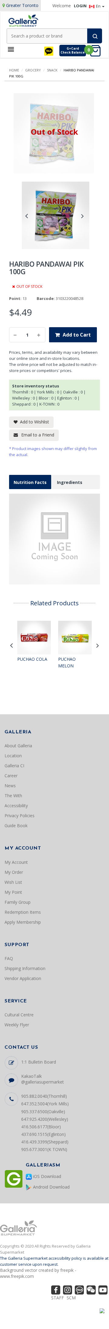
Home (14, 70)
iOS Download (46, 1176)
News (10, 785)
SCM (71, 1298)
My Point (13, 892)
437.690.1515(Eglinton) (43, 1134)
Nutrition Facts (30, 482)
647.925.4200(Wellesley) (44, 1119)
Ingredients (69, 482)
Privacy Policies (20, 815)
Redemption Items (23, 912)
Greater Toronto (22, 5)
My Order (14, 872)
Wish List (13, 882)
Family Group (18, 902)
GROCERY (33, 70)
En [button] (98, 6)
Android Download (51, 1187)
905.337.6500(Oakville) (43, 1111)
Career (11, 775)
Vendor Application (23, 978)
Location (13, 755)
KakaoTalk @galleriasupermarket (42, 1079)
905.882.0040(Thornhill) (44, 1096)
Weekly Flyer (17, 1025)
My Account (16, 862)
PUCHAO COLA (32, 659)
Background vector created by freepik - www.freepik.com (38, 1273)
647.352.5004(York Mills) (45, 1104)
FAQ (9, 958)
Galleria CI (14, 765)
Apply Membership (23, 922)
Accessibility (16, 805)
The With (13, 795)
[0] (97, 50)
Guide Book (16, 825)
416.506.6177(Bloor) (41, 1127)
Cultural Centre (19, 1015)
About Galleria (18, 745)
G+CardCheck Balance (73, 50)
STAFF (57, 1298)
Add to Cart (77, 334)
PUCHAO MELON (67, 662)
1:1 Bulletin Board (38, 1062)
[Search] (94, 35)
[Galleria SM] (23, 20)
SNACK (52, 70)
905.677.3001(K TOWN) (44, 1149)
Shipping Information (25, 968)
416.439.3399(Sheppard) (44, 1142)
